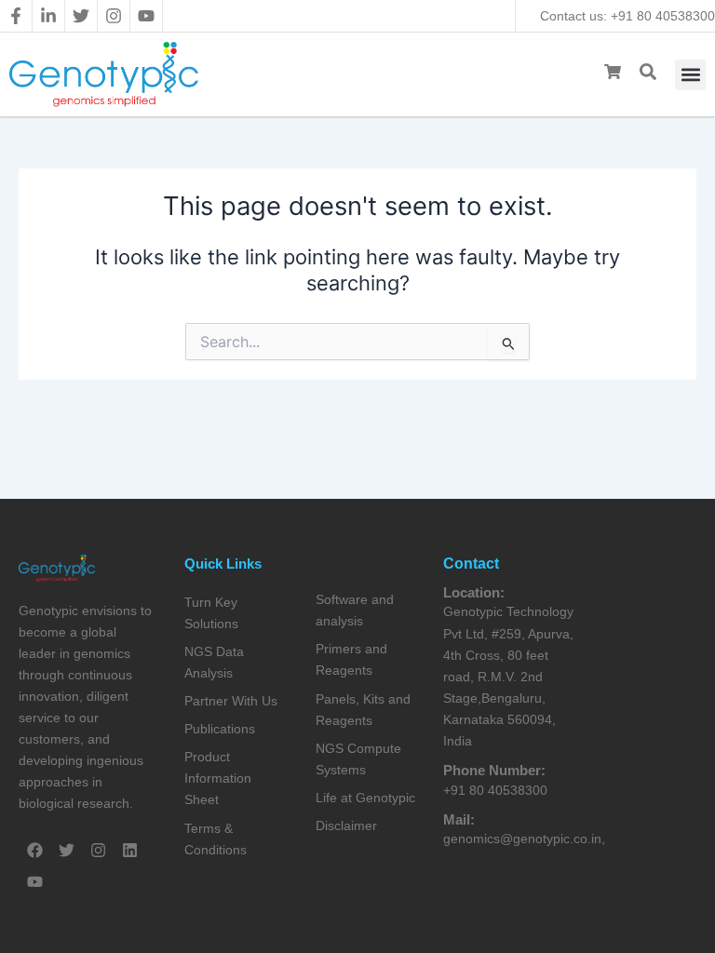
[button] (690, 75)
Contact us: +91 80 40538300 (627, 15)
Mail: (459, 819)
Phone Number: (494, 770)
